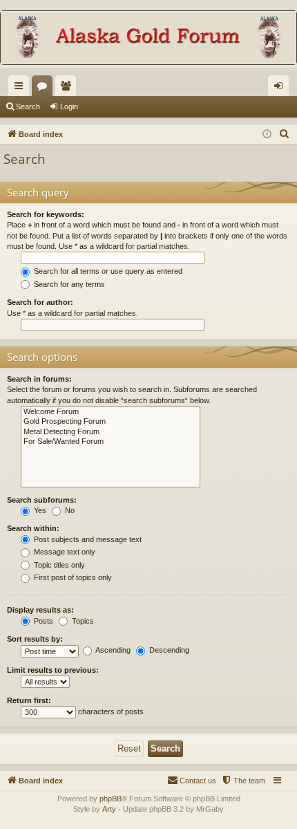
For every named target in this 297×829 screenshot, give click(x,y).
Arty (109, 809)
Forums (44, 88)
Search (28, 106)
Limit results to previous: (53, 670)
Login (69, 106)
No (69, 510)
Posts (42, 621)
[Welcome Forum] (110, 412)
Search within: (33, 528)
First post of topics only (72, 577)
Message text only (63, 552)
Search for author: (40, 302)
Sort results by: (35, 639)
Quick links (21, 88)
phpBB (110, 798)
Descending (168, 650)
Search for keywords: (45, 214)
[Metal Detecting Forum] (110, 432)
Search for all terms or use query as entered (107, 271)
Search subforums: (42, 500)
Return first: (29, 700)
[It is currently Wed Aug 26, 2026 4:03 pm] (266, 134)
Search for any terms (68, 284)
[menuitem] (284, 134)
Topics (82, 621)
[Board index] (148, 39)
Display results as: (40, 610)
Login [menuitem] (281, 88)
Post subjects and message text (87, 539)
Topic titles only (58, 565)
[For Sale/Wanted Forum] (110, 442)
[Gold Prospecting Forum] (110, 422)
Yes (39, 510)
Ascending (112, 650)
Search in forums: (39, 379)
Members (68, 88)
